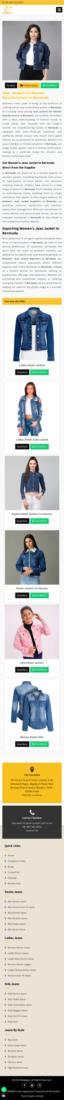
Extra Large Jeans (17, 1045)
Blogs (11, 866)
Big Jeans (13, 1040)
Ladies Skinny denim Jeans (22, 970)
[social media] (24, 1085)
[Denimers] (7, 9)
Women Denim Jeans (19, 947)
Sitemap (12, 878)
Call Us (12, 85)
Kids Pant (13, 1021)
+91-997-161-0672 (14, 2)
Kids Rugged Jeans (18, 1010)
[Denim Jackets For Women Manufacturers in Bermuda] (32, 557)
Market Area (14, 883)
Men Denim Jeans (17, 901)
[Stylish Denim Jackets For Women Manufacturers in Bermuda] (32, 483)
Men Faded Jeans (17, 924)
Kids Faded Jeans (17, 999)
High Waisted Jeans (18, 1068)
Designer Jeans (16, 1056)
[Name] (59, 9)
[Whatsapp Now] (4, 1089)
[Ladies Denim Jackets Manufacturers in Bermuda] (32, 334)
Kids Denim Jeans (17, 993)
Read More (22, 372)
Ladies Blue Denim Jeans (21, 959)
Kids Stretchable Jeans (20, 1005)
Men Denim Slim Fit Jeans (21, 907)
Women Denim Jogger (19, 964)
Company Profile (16, 861)
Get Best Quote (30, 85)
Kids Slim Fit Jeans (17, 1016)
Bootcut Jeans (15, 1051)
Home (11, 855)
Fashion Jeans (15, 1062)
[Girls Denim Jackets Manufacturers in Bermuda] (32, 632)
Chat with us (51, 85)
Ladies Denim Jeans (18, 953)
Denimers (25, 1080)
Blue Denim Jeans (17, 913)
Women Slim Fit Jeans (19, 975)
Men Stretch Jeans (17, 918)
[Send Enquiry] (32, 50)
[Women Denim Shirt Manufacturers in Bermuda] (32, 706)
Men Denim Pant (16, 929)
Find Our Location (32, 795)
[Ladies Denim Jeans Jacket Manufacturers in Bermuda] (32, 409)
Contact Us (32, 830)
